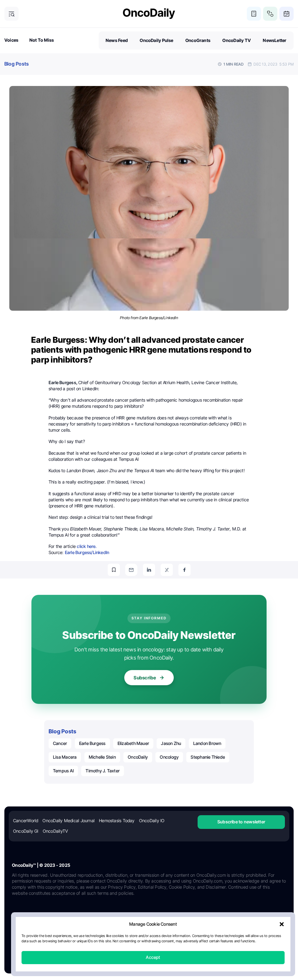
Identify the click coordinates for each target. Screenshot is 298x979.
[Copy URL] (114, 570)
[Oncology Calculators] (254, 14)
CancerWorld (25, 820)
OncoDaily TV (236, 40)
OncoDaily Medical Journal (68, 820)
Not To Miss (41, 40)
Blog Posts (16, 64)
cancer (60, 743)
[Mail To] (131, 570)
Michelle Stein (102, 757)
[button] (282, 924)
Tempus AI (63, 771)
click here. (87, 546)
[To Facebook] (184, 570)
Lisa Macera (65, 757)
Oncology (169, 757)
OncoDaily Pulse (156, 40)
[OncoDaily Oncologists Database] (270, 14)
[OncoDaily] (149, 13)
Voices (11, 40)
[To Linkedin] (149, 570)
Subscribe (145, 678)
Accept (153, 957)
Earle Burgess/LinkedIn (87, 552)
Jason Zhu (171, 743)
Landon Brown (207, 743)
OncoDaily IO (152, 820)
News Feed (117, 40)
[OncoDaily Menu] (11, 14)
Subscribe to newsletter (241, 822)
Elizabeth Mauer (133, 743)
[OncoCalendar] (286, 14)
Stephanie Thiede (208, 757)
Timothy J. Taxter (103, 771)
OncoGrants (197, 40)
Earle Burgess (92, 743)
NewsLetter (274, 40)
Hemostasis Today (117, 820)
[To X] (167, 570)
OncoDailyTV (55, 831)
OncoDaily (138, 757)
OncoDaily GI (25, 831)
